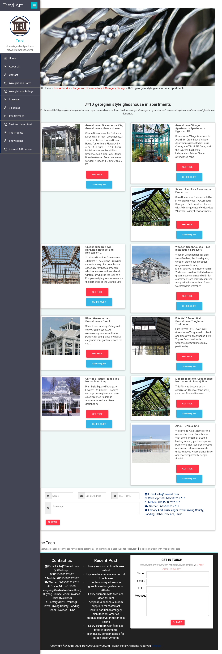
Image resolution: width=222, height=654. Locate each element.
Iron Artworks (62, 88)
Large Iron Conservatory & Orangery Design (99, 88)
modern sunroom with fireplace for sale (160, 548)
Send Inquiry (99, 184)
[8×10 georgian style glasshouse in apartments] (61, 143)
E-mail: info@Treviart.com (163, 494)
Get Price (97, 174)
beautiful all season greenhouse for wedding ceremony (66, 548)
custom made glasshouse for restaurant (116, 548)
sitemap (156, 645)
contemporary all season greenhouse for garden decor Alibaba (105, 586)
